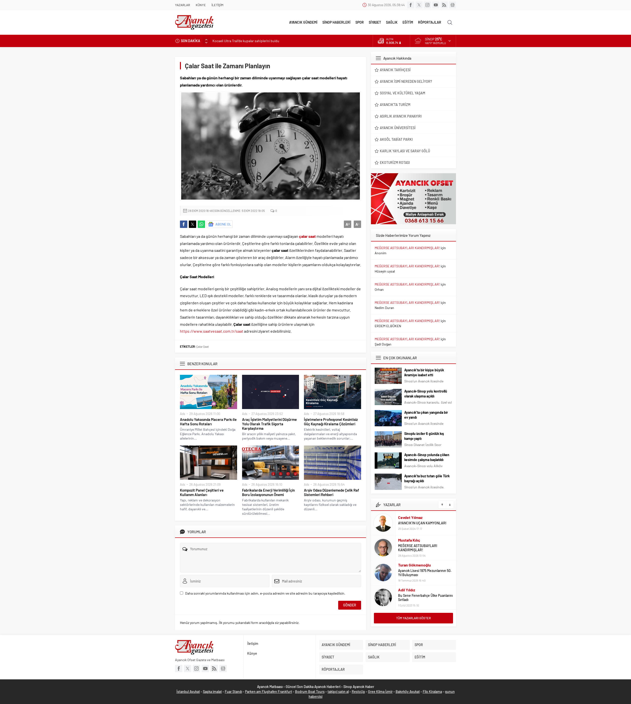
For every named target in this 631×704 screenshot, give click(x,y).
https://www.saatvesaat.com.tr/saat (211, 331)
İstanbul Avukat (188, 691)
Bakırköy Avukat (408, 691)
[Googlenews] (452, 4)
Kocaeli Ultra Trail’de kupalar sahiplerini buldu (245, 41)
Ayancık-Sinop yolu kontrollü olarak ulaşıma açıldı (425, 393)
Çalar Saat (202, 346)
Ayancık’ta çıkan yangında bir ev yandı (426, 414)
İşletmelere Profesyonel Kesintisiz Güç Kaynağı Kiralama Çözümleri (331, 421)
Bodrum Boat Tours (310, 691)
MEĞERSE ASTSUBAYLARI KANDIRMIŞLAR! (407, 248)
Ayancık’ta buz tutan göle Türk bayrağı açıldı (427, 478)
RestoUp (358, 691)
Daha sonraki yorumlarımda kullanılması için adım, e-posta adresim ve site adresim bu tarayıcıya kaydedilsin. (265, 593)
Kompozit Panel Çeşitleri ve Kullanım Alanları (202, 492)
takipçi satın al (338, 691)
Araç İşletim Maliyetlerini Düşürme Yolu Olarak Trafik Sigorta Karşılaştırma (269, 423)
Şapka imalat (212, 691)
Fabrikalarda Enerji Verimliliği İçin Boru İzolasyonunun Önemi (268, 492)
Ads (182, 414)
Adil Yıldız (406, 589)
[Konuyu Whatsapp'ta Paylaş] (201, 224)
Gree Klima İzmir (380, 691)
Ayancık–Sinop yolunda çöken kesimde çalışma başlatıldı (426, 457)
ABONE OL (223, 224)
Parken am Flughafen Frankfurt (268, 691)
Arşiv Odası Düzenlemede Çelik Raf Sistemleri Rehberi (331, 492)
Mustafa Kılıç (409, 540)
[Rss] (444, 4)
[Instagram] (427, 4)
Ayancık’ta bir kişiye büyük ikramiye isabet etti (424, 372)
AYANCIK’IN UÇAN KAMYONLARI (422, 523)
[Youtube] (435, 4)
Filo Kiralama (432, 691)
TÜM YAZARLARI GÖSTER (413, 618)
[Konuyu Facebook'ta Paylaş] (183, 224)
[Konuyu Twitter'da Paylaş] (192, 224)
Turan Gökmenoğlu (414, 565)
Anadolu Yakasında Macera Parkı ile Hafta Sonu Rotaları (208, 421)
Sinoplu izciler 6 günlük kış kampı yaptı (424, 436)
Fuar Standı (233, 691)
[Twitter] (419, 4)
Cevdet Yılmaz (410, 517)
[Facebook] (410, 4)
